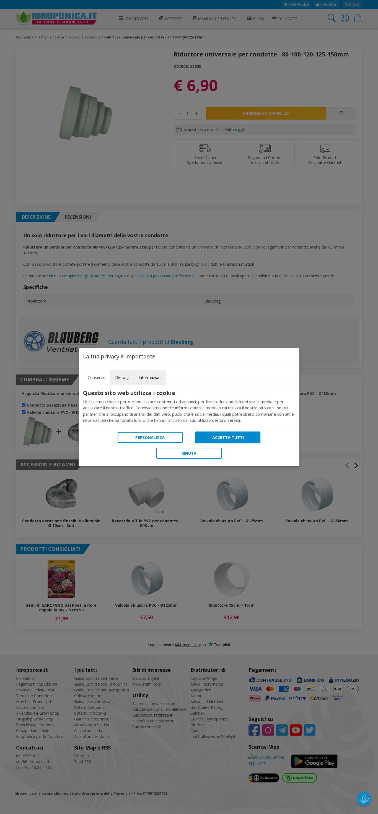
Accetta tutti (228, 437)
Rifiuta (189, 453)
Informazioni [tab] (150, 377)
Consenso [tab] (97, 377)
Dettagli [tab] (122, 377)
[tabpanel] (189, 406)
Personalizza (150, 437)
